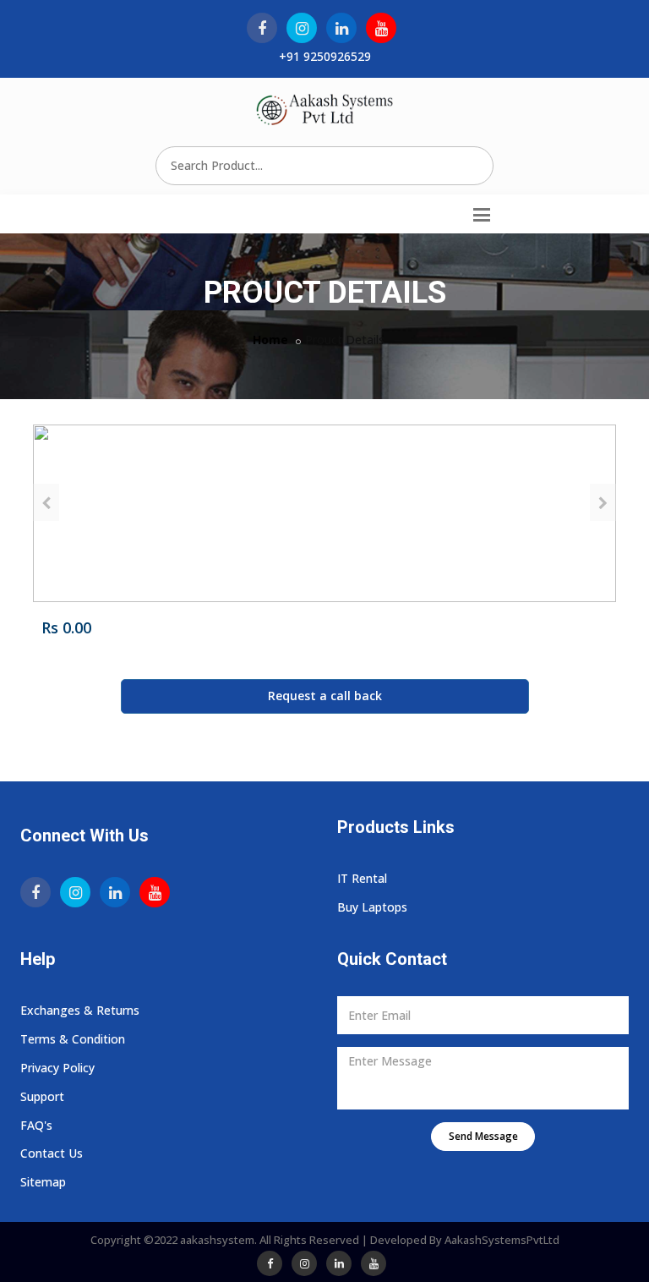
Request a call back (325, 696)
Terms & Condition (72, 1039)
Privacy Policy (57, 1068)
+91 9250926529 (325, 56)
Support (42, 1096)
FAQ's (36, 1125)
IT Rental (362, 878)
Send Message (483, 1136)
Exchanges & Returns (79, 1010)
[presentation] (46, 502)
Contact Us (51, 1153)
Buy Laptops (372, 907)
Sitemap (43, 1182)
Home (270, 339)
